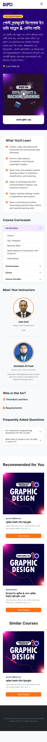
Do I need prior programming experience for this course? (18, 431)
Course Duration (13, 279)
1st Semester (11, 228)
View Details (23, 536)
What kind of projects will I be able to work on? (21, 440)
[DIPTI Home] (8, 4)
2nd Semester (12, 266)
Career (8, 272)
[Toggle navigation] (41, 4)
